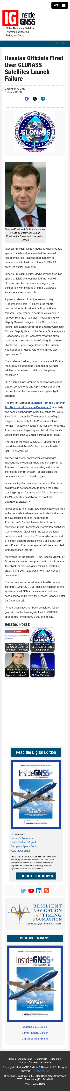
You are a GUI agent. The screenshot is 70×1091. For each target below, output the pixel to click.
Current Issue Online (35, 1027)
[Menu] (64, 5)
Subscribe (55, 1059)
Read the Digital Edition (36, 753)
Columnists (41, 1059)
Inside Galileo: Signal (23, 842)
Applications (25, 1059)
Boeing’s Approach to (23, 838)
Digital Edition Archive (35, 1039)
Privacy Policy (41, 1071)
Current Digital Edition (35, 1033)
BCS (42, 1084)
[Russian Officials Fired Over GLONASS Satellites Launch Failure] (35, 133)
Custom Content (28, 1062)
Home (12, 1059)
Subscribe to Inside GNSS (36, 876)
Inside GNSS (15, 92)
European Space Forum (24, 846)
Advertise (45, 1062)
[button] (60, 44)
